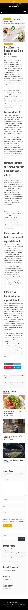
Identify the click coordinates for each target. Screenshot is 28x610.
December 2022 (7, 579)
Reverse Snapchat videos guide (11, 561)
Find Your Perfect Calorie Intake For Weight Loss (13, 412)
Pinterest (8, 367)
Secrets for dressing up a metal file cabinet (13, 437)
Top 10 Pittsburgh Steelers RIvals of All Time (13, 461)
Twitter (17, 364)
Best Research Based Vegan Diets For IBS (14, 553)
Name (5, 499)
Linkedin (17, 367)
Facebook (8, 364)
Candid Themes (19, 606)
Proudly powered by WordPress (11, 604)
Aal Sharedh (14, 6)
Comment (6, 480)
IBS (14, 97)
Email (4, 506)
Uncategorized (9, 44)
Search (4, 535)
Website (5, 512)
